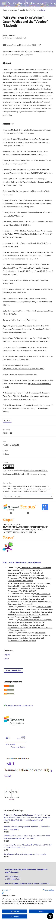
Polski (6, 658)
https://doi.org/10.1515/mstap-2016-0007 (24, 45)
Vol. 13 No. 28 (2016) (28, 10)
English (7, 655)
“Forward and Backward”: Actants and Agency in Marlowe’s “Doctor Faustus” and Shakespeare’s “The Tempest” (29, 570)
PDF (8, 420)
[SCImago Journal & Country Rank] (18, 705)
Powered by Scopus (18, 747)
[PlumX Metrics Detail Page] (8, 548)
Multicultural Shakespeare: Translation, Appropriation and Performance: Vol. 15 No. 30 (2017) (27, 588)
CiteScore (21, 738)
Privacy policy (48, 890)
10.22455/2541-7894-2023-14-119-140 (19, 532)
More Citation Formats (12, 496)
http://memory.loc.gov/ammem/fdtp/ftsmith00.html (23, 369)
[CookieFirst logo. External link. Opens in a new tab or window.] (3, 893)
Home (5, 10)
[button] (6, 889)
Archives (13, 10)
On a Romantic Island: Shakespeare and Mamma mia (25, 854)
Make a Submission (13, 670)
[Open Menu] (3, 3)
